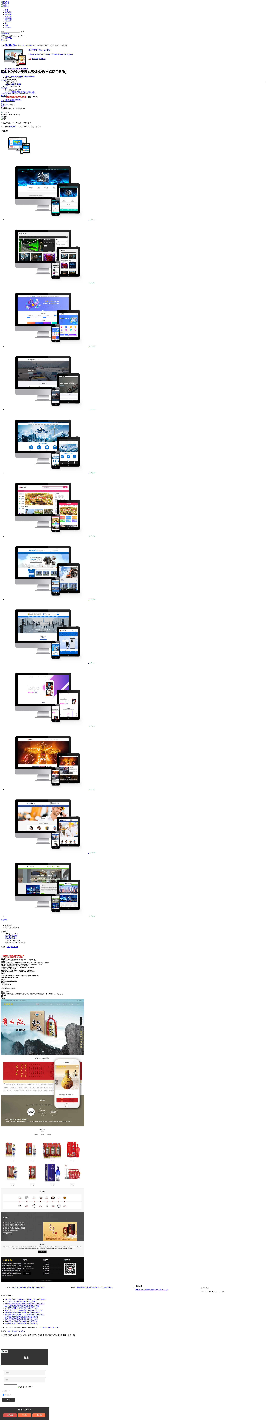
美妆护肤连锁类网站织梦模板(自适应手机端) (21, 1321)
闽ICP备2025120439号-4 (16, 1331)
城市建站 (43, 1327)
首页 (6, 10)
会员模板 (8, 14)
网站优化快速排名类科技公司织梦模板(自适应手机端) (24, 1315)
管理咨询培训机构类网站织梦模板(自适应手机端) (95, 1287)
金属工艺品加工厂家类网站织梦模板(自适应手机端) (24, 1310)
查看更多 (4, 920)
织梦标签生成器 (11, 938)
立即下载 (4, 101)
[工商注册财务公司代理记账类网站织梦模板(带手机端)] (47, 346)
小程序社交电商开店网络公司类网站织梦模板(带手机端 (25, 1299)
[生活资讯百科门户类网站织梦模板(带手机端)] (47, 536)
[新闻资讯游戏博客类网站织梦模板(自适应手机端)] (47, 283)
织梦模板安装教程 (11, 936)
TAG (30, 94)
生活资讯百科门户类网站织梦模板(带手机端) (21, 1301)
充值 (34, 94)
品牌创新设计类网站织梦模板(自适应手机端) (21, 1323)
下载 (10, 38)
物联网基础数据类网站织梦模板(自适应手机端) (22, 1312)
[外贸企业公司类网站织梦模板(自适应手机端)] (47, 853)
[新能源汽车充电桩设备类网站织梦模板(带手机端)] (47, 663)
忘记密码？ (6, 1391)
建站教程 (8, 19)
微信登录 (39, 1415)
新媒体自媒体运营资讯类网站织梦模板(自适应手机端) (24, 1304)
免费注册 (10, 1415)
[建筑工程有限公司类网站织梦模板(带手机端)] (47, 599)
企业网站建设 (6, 94)
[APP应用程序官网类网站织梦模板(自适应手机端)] (47, 726)
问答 (6, 25)
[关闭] (3, 105)
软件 (6, 23)
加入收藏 (11, 101)
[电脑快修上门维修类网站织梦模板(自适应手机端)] (47, 219)
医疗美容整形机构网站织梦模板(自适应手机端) (22, 1306)
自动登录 (7, 1395)
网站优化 (51, 1327)
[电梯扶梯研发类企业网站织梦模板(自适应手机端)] (47, 916)
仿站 (6, 38)
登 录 (8, 1400)
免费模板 (8, 17)
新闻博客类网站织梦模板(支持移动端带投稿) (21, 1317)
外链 (3, 38)
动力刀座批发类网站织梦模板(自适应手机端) (21, 1319)
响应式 (8, 947)
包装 (14, 947)
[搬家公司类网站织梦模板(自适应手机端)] (47, 409)
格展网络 (12, 127)
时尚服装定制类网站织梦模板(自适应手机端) (28, 1287)
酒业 (17, 947)
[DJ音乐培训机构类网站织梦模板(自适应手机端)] (47, 789)
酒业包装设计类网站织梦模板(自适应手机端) (152, 1290)
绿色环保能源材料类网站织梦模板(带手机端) (21, 1308)
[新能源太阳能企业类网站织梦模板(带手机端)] (47, 473)
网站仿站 (8, 28)
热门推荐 (10, 45)
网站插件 (8, 21)
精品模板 (8, 12)
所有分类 (4, 40)
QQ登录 (24, 1415)
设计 (12, 947)
